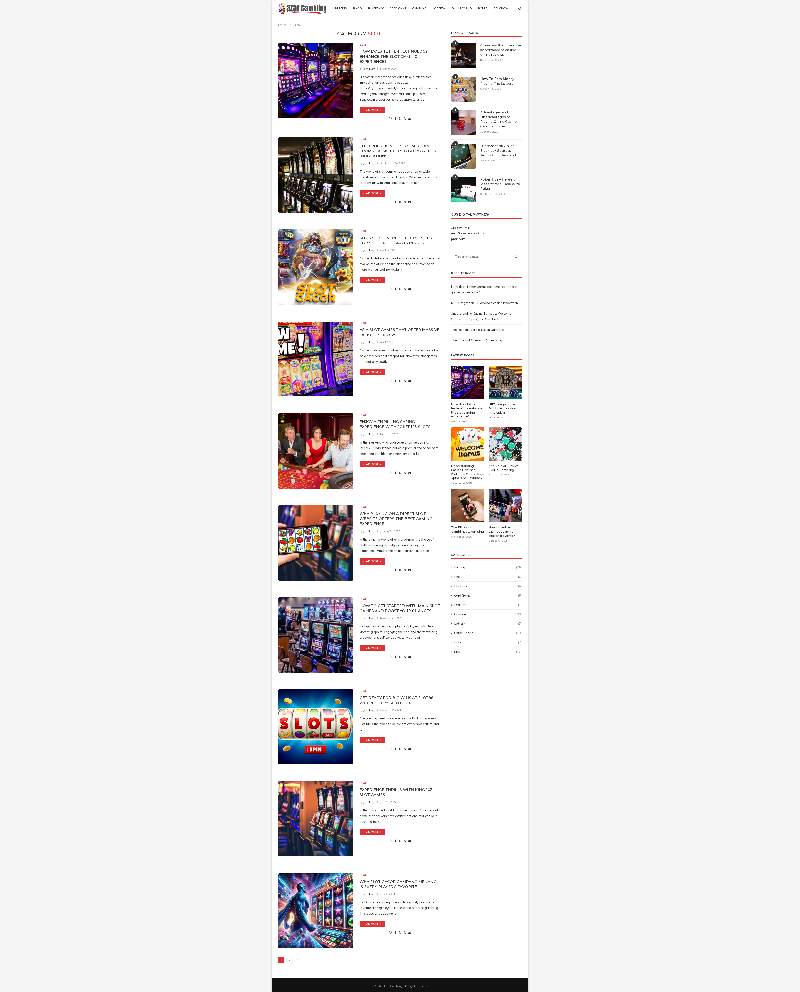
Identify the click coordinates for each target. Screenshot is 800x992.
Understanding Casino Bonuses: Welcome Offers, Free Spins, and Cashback (467, 472)
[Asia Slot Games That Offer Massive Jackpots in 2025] (315, 359)
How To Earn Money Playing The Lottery (497, 81)
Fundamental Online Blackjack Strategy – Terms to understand (498, 150)
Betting (341, 8)
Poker (483, 8)
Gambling (419, 8)
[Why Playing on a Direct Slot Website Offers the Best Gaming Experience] (315, 543)
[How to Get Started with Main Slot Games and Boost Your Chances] (315, 635)
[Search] (520, 8)
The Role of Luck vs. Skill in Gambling (477, 330)
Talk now (501, 8)
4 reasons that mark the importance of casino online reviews (500, 50)
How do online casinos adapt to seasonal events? (502, 531)
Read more (371, 109)
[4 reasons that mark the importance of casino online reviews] (463, 55)
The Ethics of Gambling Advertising (476, 340)
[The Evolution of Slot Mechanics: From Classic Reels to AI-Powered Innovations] (315, 175)
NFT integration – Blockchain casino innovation (484, 303)
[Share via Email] (409, 119)
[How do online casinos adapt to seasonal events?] (505, 505)
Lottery (439, 8)
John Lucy (369, 68)
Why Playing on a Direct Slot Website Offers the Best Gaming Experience (396, 519)
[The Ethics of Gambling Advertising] (467, 505)
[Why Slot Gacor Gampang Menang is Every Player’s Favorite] (315, 910)
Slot (488, 652)
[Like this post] (390, 119)
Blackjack (376, 8)
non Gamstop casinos (467, 233)
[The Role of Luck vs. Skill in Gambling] (505, 444)
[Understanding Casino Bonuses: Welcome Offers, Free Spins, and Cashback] (467, 444)
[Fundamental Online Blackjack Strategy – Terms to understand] (463, 156)
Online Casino (461, 8)
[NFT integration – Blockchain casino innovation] (505, 382)
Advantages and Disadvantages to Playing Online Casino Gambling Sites (498, 119)
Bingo (357, 8)
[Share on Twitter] (400, 119)
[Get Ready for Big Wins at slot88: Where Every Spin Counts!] (315, 727)
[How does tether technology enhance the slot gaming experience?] (315, 80)
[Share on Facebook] (395, 119)
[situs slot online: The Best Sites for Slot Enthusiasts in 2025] (315, 267)
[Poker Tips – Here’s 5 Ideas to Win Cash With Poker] (463, 189)
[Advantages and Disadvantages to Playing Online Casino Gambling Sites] (463, 122)
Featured (488, 605)
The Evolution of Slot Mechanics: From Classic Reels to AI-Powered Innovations (398, 151)
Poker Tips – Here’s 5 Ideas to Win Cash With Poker (500, 184)
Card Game (398, 8)
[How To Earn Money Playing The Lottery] (463, 89)
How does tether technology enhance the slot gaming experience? (394, 56)
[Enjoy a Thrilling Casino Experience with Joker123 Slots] (315, 451)
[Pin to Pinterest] (405, 119)
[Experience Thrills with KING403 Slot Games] (315, 818)
